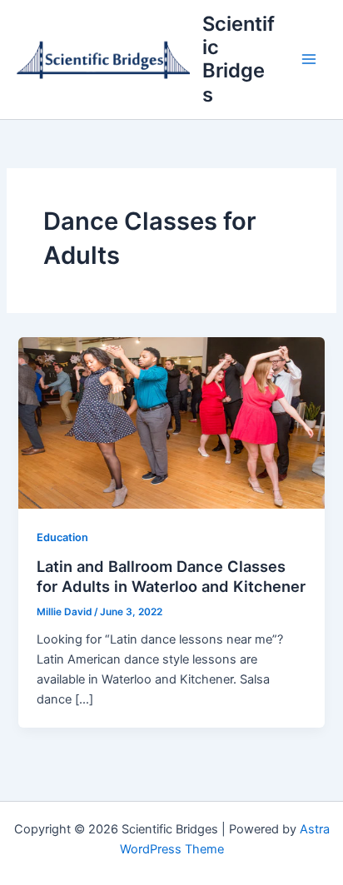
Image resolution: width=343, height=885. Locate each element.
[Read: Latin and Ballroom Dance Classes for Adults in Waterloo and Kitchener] (171, 422)
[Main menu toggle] (308, 59)
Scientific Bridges (238, 59)
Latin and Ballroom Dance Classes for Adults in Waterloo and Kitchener (171, 576)
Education (62, 537)
